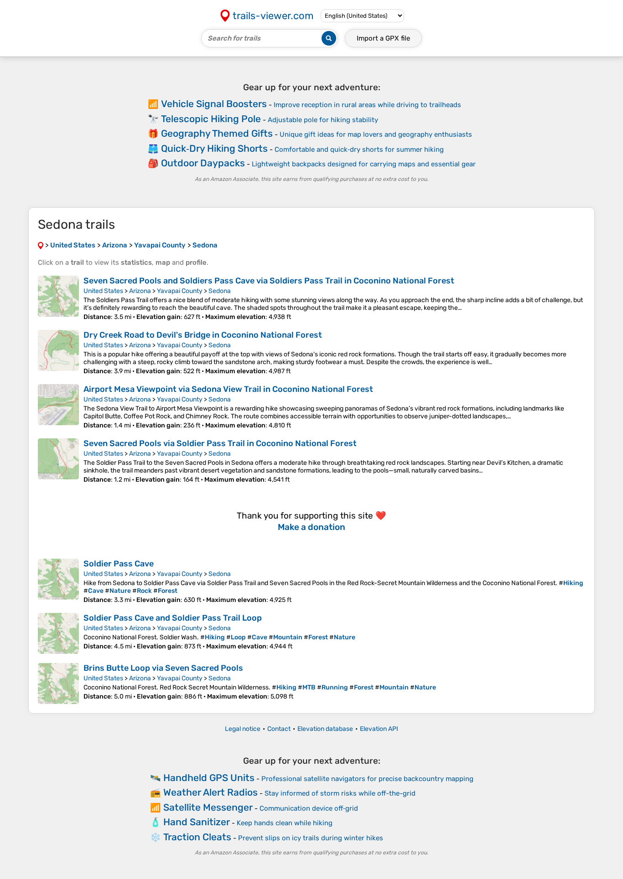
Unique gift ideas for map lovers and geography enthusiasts (376, 134)
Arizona (140, 291)
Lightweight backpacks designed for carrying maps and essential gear (364, 164)
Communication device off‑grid (309, 808)
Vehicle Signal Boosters (214, 103)
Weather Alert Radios (210, 792)
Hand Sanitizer (196, 822)
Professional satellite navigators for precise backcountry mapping (367, 779)
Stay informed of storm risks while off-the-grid (340, 793)
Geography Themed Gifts (217, 133)
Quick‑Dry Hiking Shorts (214, 148)
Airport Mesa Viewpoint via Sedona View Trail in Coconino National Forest (228, 389)
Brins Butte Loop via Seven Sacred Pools (163, 668)
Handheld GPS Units (208, 777)
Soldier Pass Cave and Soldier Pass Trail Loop (172, 618)
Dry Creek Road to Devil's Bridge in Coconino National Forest (202, 335)
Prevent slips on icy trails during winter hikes (310, 838)
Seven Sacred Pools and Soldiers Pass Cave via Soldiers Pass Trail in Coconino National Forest (268, 281)
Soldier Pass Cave (118, 564)
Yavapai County (179, 291)
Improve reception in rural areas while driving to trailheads (367, 105)
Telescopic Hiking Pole (211, 118)
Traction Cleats (197, 837)
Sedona (219, 291)
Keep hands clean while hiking (284, 823)
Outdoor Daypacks (203, 163)
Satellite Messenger (208, 807)
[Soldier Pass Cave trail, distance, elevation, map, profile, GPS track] (58, 581)
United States (103, 291)
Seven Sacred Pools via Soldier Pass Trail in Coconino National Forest (220, 443)
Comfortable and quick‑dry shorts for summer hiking (359, 149)
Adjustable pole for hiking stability (323, 120)
